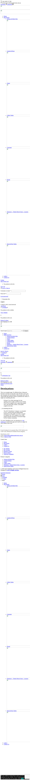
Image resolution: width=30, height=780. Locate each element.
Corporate (9, 147)
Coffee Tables (10, 115)
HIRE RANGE (7, 335)
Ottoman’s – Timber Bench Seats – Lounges (17, 211)
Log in (2, 301)
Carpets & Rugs (11, 51)
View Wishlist (4, 312)
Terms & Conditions (9, 454)
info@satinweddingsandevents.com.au (13, 435)
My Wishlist (7, 448)
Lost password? (4, 296)
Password (3, 293)
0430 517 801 (7, 436)
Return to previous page (6, 383)
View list (3, 286)
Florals (8, 179)
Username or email (6, 290)
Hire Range (6, 17)
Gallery (5, 276)
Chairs (8, 83)
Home (5, 16)
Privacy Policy (7, 452)
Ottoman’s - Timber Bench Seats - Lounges (14, 465)
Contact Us (6, 277)
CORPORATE (10, 341)
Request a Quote (8, 451)
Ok (22, 778)
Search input (4, 330)
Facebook (3, 306)
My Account (7, 450)
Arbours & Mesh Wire (12, 19)
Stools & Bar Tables (12, 244)
